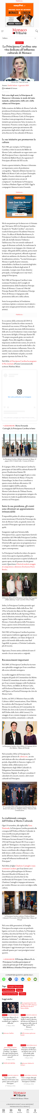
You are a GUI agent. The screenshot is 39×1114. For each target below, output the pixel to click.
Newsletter (19, 1112)
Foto (22, 1075)
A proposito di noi (13, 1104)
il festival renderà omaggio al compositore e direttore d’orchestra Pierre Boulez (19, 567)
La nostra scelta (8, 990)
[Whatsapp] (3, 979)
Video (27, 1112)
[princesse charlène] (10, 1037)
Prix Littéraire (8, 363)
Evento (23, 1015)
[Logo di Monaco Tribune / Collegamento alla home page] (19, 31)
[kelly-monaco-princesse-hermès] (28, 1037)
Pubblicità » (19, 192)
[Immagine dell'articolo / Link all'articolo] (10, 1007)
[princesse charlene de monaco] (28, 1067)
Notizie (19, 990)
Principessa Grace (32, 1045)
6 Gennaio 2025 (23, 85)
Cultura (22, 993)
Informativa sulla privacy (19, 1106)
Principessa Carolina (10, 993)
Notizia (4, 1015)
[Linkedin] (22, 979)
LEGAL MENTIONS (27, 1104)
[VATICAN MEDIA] (10, 1067)
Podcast (35, 1112)
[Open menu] (2, 30)
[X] (10, 979)
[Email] (35, 979)
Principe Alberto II (13, 1015)
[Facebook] (16, 979)
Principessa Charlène (10, 1047)
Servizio (19, 43)
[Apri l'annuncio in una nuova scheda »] (19, 15)
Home (3, 1112)
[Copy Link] (29, 979)
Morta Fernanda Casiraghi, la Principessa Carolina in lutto (19, 427)
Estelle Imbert (12, 85)
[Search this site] (36, 31)
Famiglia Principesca (15, 986)
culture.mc (23, 756)
